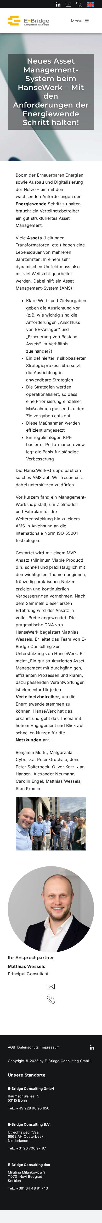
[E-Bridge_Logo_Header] (28, 17)
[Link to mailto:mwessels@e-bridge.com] (51, 986)
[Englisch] (90, 4)
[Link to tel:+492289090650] (79, 4)
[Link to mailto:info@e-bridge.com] (68, 4)
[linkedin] (58, 4)
